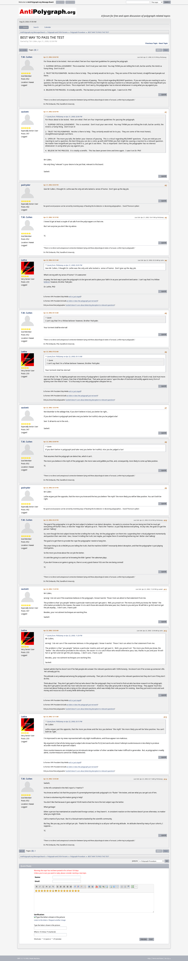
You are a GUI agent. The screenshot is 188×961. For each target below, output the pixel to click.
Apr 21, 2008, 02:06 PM (50, 57)
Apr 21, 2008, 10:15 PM (50, 217)
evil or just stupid (75, 297)
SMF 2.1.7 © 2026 (23, 958)
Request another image (57, 920)
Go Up (22, 851)
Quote (163, 95)
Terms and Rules (157, 958)
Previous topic (151, 43)
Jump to (134, 861)
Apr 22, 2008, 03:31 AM (50, 260)
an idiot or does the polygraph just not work (82, 301)
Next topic (163, 43)
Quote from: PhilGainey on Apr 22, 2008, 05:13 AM (64, 356)
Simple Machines (34, 958)
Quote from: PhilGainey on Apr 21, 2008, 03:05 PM (64, 265)
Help (149, 958)
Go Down (23, 50)
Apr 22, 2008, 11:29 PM (50, 589)
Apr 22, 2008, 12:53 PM (50, 408)
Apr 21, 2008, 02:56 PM (50, 112)
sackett (25, 111)
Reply (159, 50)
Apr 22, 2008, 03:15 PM (50, 488)
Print (166, 50)
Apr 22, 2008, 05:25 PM (50, 520)
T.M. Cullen (26, 57)
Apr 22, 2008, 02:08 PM (50, 442)
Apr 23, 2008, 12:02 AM (50, 630)
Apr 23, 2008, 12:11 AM (50, 717)
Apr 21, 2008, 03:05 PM (50, 185)
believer (47, 282)
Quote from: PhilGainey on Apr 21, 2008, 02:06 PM (64, 117)
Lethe (24, 260)
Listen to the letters (41, 920)
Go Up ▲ (168, 958)
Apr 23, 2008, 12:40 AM (50, 779)
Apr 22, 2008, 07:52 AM (50, 352)
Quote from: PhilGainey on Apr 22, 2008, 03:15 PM (64, 721)
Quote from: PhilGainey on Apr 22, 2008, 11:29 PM (64, 636)
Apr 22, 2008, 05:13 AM (50, 313)
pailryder (25, 185)
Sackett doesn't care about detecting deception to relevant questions (90, 305)
